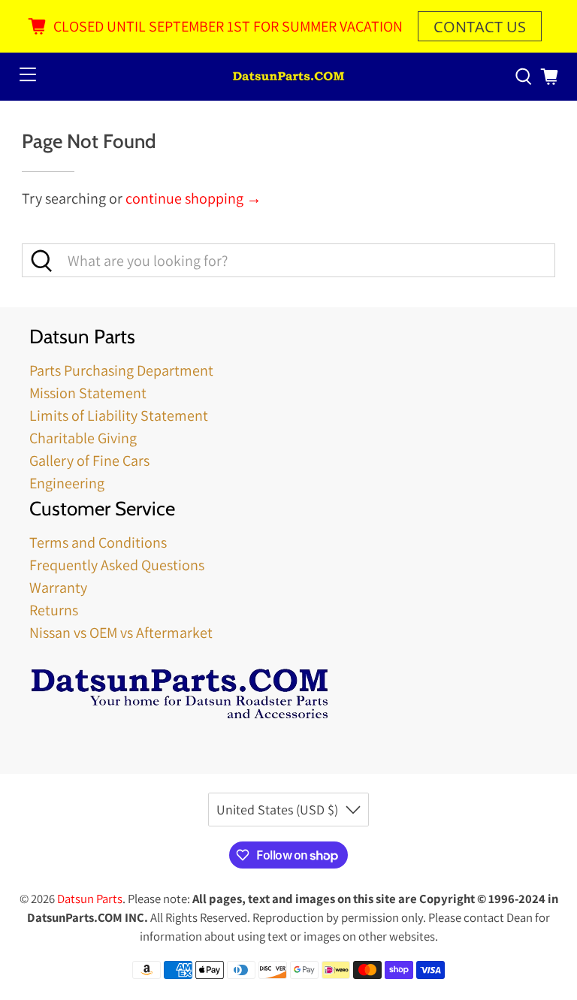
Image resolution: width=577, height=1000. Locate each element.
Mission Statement (88, 393)
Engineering (66, 483)
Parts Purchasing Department (121, 370)
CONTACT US (480, 27)
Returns (53, 610)
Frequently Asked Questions (116, 565)
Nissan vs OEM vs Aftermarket (121, 632)
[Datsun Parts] (288, 77)
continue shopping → (193, 198)
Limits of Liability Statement (118, 415)
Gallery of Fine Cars (89, 460)
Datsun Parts (89, 898)
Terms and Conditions (98, 542)
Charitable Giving (83, 438)
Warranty (58, 587)
